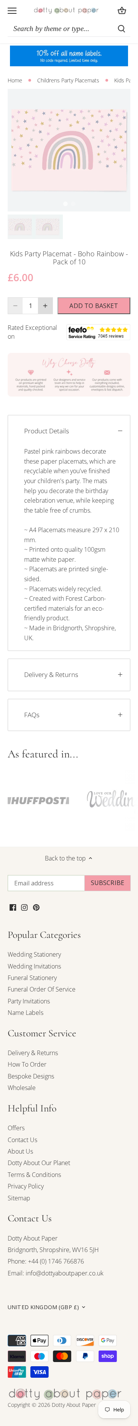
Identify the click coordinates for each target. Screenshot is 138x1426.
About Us (20, 1151)
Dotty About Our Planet (39, 1163)
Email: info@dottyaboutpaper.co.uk (56, 1273)
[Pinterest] (36, 906)
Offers (16, 1128)
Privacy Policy (26, 1186)
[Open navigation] (12, 11)
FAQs (31, 714)
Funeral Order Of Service (42, 989)
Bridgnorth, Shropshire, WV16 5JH (53, 1250)
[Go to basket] (122, 10)
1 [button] (65, 204)
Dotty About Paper (33, 1238)
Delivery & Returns (51, 674)
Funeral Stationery (32, 978)
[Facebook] (13, 906)
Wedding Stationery (34, 954)
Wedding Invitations (34, 966)
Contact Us (22, 1140)
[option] (69, 150)
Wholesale (22, 1087)
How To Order (27, 1064)
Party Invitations (29, 1001)
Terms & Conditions (34, 1174)
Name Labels (25, 1012)
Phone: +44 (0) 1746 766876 (46, 1261)
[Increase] (45, 306)
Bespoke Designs (31, 1076)
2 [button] (73, 204)
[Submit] (121, 28)
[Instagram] (24, 906)
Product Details (46, 430)
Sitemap (19, 1198)
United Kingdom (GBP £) (43, 1307)
